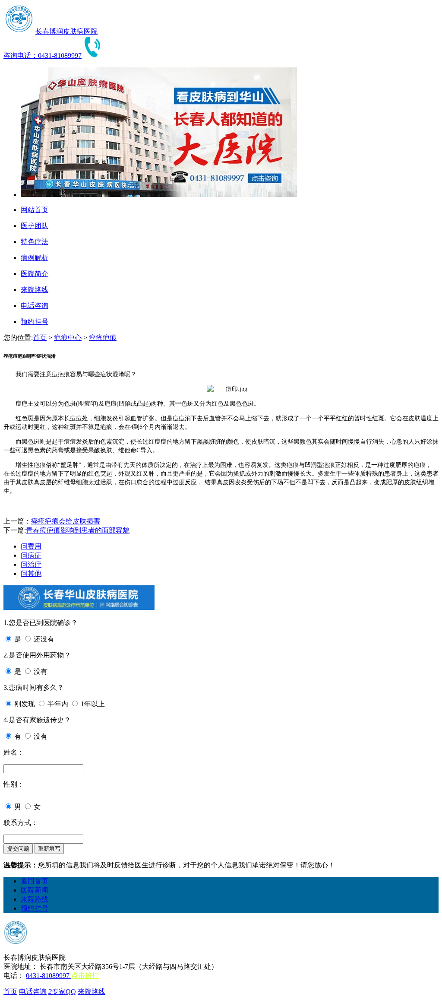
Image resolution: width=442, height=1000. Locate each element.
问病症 (31, 555)
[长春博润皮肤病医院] (18, 31)
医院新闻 (34, 890)
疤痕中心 (68, 337)
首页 (40, 337)
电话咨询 (33, 991)
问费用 (31, 546)
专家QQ (62, 991)
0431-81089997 (48, 975)
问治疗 (31, 564)
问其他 (31, 573)
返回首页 (34, 881)
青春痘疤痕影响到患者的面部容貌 (77, 530)
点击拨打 (85, 975)
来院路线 (34, 899)
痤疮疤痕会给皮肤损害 (65, 521)
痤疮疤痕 (103, 337)
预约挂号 (34, 908)
